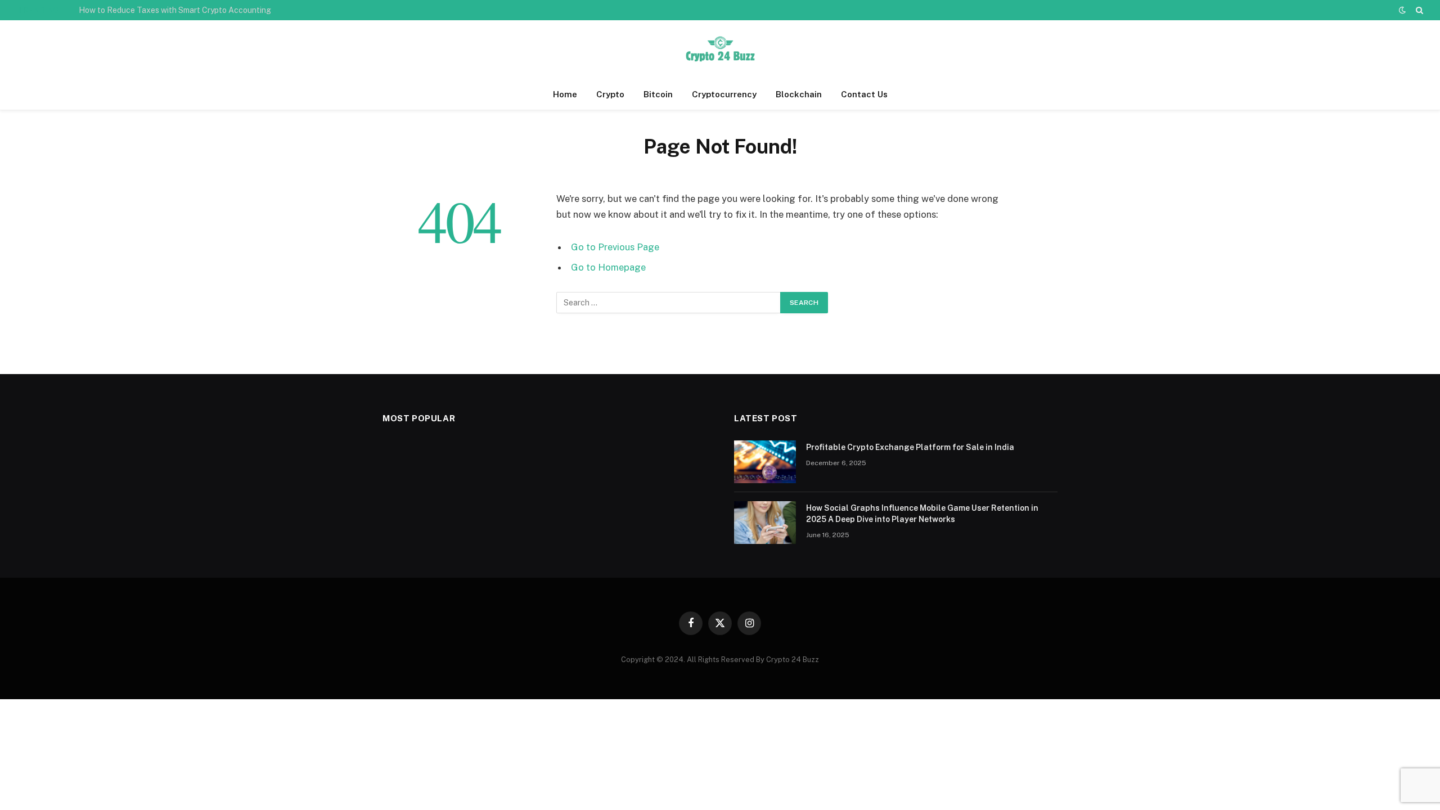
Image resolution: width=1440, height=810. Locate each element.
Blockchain (799, 94)
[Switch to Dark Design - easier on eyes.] (1402, 10)
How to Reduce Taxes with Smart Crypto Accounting (175, 10)
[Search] (1418, 10)
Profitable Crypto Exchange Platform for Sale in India (910, 447)
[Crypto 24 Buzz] (720, 49)
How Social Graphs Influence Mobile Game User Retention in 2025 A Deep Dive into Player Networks (922, 513)
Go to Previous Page (615, 247)
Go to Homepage (608, 267)
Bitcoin (658, 94)
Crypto (610, 94)
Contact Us (864, 94)
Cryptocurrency (724, 94)
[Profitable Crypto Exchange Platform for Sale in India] (765, 461)
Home (565, 94)
